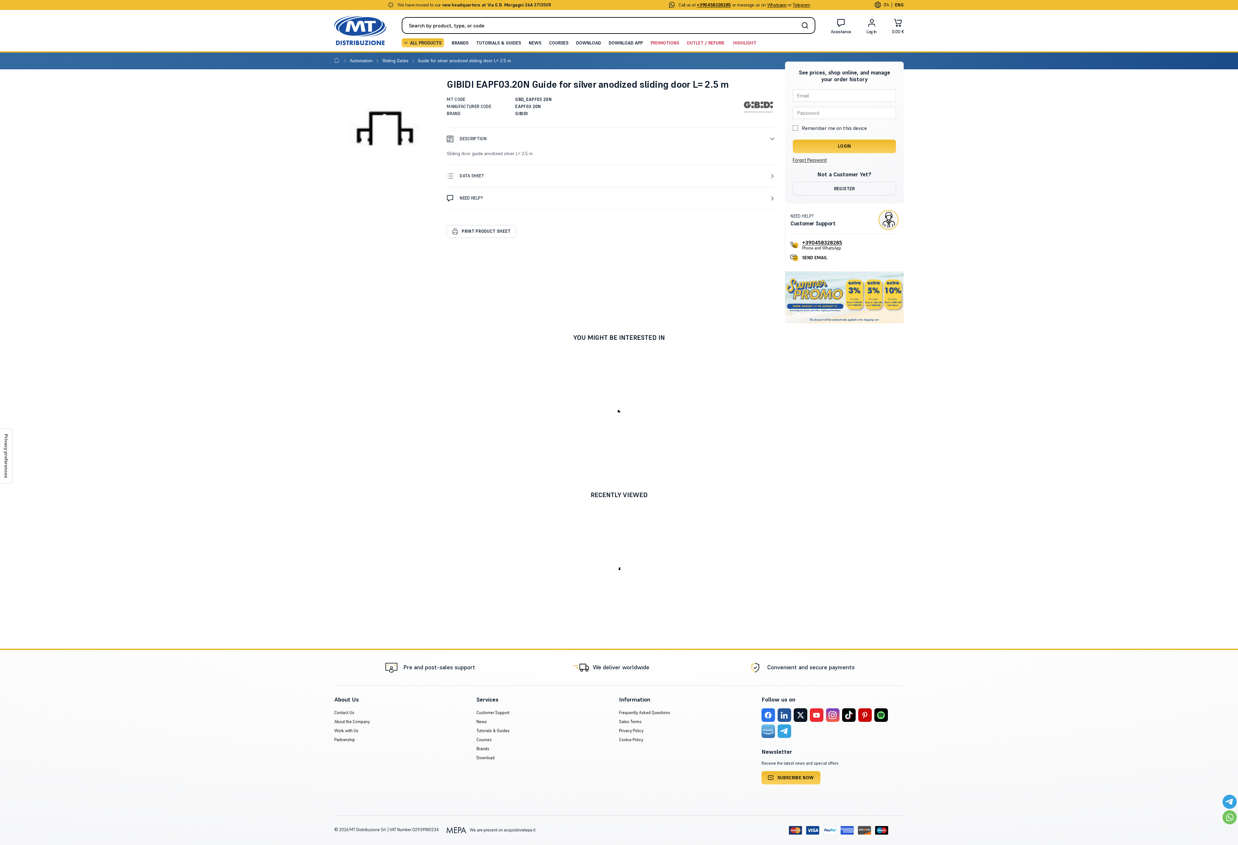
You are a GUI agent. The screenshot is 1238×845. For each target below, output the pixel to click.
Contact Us (344, 712)
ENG (899, 5)
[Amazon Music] (768, 731)
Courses (558, 43)
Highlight (744, 43)
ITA (886, 5)
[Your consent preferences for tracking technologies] (6, 456)
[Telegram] (784, 731)
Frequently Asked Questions (644, 712)
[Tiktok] (849, 715)
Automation (362, 61)
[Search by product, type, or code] (807, 25)
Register (844, 189)
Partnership (344, 739)
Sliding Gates (396, 61)
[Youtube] (816, 715)
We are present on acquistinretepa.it (502, 830)
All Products (425, 43)
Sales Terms (630, 721)
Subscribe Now (795, 778)
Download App (626, 43)
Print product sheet (486, 231)
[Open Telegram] (1230, 802)
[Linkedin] (784, 715)
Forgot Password (810, 160)
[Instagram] (833, 715)
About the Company (352, 721)
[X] (800, 715)
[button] (611, 139)
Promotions (665, 43)
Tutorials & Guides (498, 43)
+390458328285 (822, 242)
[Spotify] (881, 715)
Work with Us (346, 730)
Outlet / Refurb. (706, 43)
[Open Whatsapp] (1230, 817)
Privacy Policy (631, 730)
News (535, 43)
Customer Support (493, 712)
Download (588, 43)
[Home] (338, 60)
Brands (460, 43)
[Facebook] (768, 715)
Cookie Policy (631, 739)
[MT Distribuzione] (360, 30)
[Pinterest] (865, 715)
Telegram (801, 5)
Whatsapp (777, 5)
